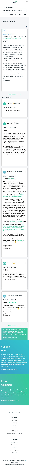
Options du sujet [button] (27, 27)
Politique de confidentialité (8, 460)
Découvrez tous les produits (14, 433)
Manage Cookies (14, 462)
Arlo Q (14, 428)
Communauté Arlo (7, 7)
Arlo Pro (14, 423)
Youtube (16, 413)
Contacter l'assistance (8, 400)
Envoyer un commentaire (10, 337)
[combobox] (14, 10)
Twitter (13, 413)
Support (14, 447)
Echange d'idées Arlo (9, 21)
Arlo (14, 425)
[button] (3, 30)
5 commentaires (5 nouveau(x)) (12, 38)
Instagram (19, 413)
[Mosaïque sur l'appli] (18, 94)
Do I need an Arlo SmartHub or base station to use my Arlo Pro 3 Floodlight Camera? (14, 228)
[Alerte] (20, 94)
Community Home (14, 450)
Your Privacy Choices (19, 460)
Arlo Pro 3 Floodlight (16, 221)
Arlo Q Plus (14, 430)
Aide (25, 14)
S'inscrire (10, 14)
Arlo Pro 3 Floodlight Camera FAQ (13, 225)
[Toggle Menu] (27, 2)
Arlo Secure (14, 442)
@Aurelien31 (12, 178)
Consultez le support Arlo (9, 369)
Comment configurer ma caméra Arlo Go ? (13, 195)
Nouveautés (14, 445)
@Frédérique (12, 302)
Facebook (10, 413)
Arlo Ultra (14, 420)
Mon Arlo (14, 452)
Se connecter (18, 14)
